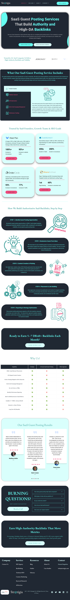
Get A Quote (62, 3)
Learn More (11, 158)
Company (44, 3)
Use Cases (30, 3)
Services (23, 3)
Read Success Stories (42, 44)
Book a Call (18, 509)
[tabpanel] (48, 101)
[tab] (17, 89)
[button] (31, 478)
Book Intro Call (26, 44)
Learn (38, 3)
